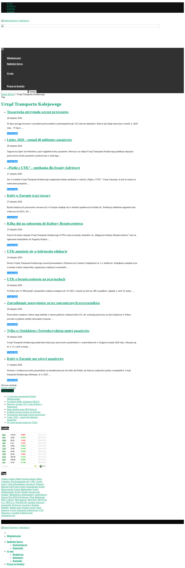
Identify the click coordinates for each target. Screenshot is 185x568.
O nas (9, 3)
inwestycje (31, 484)
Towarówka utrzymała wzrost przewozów (38, 112)
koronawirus (34, 492)
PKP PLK (32, 500)
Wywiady (18, 70)
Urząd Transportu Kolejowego (24, 510)
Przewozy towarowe (21, 505)
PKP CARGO (7, 500)
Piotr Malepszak (37, 497)
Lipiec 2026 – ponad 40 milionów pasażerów (39, 140)
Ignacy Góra (7, 484)
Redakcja (11, 6)
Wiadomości (14, 58)
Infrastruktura (19, 484)
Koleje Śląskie (21, 492)
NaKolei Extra (15, 63)
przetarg (31, 502)
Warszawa (6, 513)
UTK (41, 510)
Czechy (39, 481)
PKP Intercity (21, 500)
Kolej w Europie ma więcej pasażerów (35, 359)
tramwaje (5, 510)
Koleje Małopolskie (23, 489)
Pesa (10, 497)
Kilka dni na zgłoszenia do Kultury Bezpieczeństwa (45, 223)
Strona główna (7, 94)
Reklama (11, 9)
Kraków (5, 494)
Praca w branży (15, 86)
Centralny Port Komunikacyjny (15, 481)
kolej (16, 487)
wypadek (15, 513)
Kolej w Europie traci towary (29, 195)
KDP (11, 487)
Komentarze (20, 67)
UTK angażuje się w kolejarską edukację (37, 251)
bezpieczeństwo (29, 479)
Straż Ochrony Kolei (25, 507)
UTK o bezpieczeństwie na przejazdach (36, 279)
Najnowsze (7, 390)
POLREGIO (21, 502)
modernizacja (41, 494)
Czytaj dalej (12, 133)
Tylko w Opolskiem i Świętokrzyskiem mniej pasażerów (48, 331)
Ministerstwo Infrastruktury (21, 494)
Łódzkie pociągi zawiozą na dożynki (23, 412)
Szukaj (32, 92)
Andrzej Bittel (14, 479)
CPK (32, 481)
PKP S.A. (10, 502)
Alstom (4, 479)
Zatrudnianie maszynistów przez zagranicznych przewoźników (53, 303)
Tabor (38, 507)
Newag (4, 497)
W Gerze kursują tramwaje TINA (22, 422)
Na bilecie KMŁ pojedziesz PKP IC (23, 401)
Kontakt (10, 11)
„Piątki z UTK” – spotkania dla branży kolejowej (43, 168)
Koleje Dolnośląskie (29, 487)
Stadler (13, 507)
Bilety (39, 479)
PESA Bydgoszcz (21, 497)
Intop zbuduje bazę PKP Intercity (22, 409)
